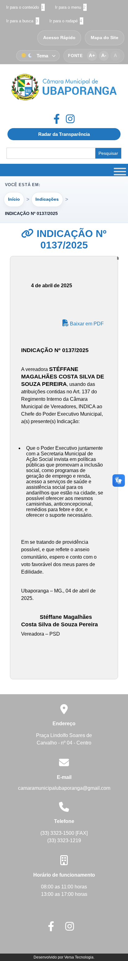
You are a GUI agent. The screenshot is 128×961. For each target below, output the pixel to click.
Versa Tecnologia (79, 957)
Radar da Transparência (64, 134)
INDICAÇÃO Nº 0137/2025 (70, 239)
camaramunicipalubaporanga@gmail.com (64, 788)
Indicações (47, 199)
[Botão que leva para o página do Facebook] (59, 119)
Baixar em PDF (86, 323)
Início (14, 199)
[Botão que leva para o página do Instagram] (70, 119)
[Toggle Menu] (119, 170)
